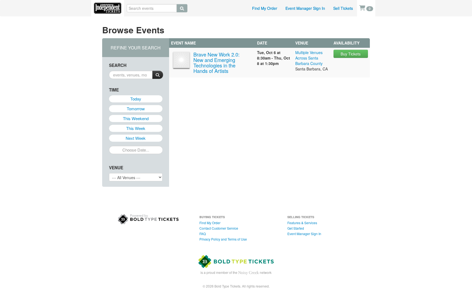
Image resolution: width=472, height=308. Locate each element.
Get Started (295, 228)
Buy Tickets (351, 54)
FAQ (202, 233)
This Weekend (136, 118)
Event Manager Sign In (305, 8)
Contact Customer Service (218, 228)
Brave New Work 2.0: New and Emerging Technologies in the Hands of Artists (216, 62)
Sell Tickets (343, 8)
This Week (135, 128)
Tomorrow (136, 108)
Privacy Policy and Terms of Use (223, 239)
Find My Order (264, 8)
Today (135, 99)
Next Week (136, 138)
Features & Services (302, 222)
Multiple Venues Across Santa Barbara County (309, 58)
